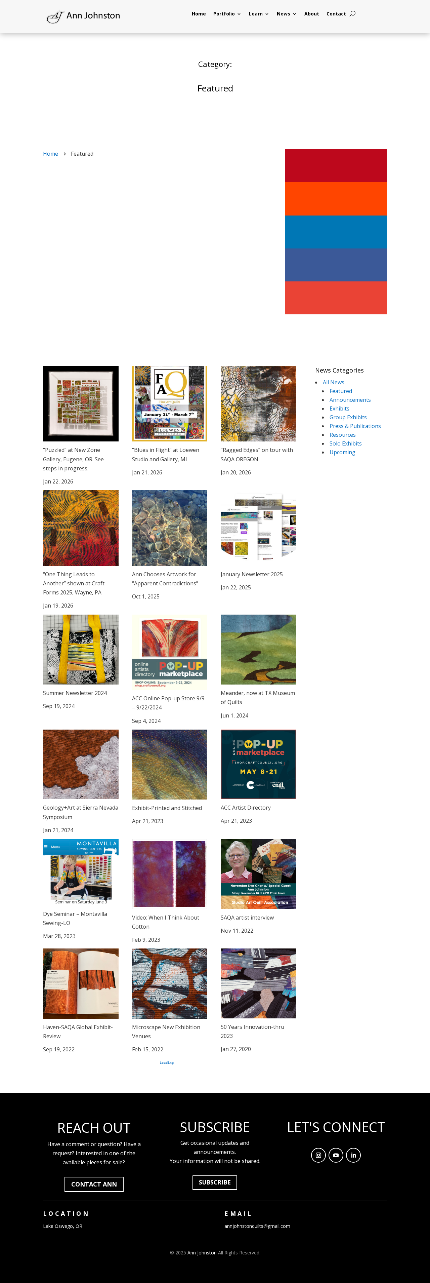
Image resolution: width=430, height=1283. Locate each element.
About (311, 14)
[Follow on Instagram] (318, 1155)
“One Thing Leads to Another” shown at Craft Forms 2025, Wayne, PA (73, 583)
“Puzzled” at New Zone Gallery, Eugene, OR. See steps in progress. (73, 459)
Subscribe (215, 1182)
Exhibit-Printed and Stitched (167, 808)
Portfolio (224, 14)
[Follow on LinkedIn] (353, 1155)
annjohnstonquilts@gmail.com (257, 1226)
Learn (256, 14)
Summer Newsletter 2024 (75, 693)
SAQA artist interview (247, 917)
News (283, 14)
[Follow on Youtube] (336, 1155)
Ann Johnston (202, 1252)
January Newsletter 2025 (252, 574)
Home (199, 14)
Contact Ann (94, 1184)
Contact (336, 14)
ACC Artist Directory (246, 807)
